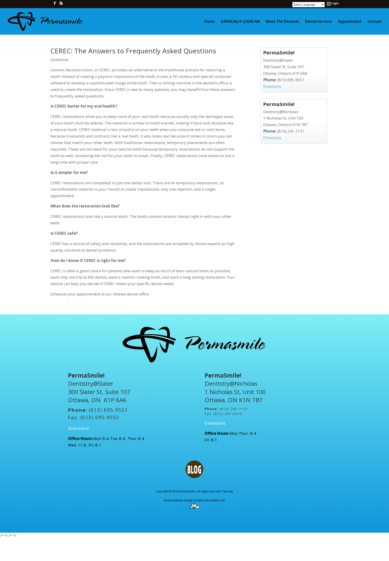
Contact (375, 22)
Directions (272, 86)
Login (335, 3)
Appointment (350, 22)
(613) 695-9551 (290, 79)
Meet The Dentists (282, 22)
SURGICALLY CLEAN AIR (240, 22)
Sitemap (228, 491)
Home (209, 22)
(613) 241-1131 (290, 131)
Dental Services (318, 22)
